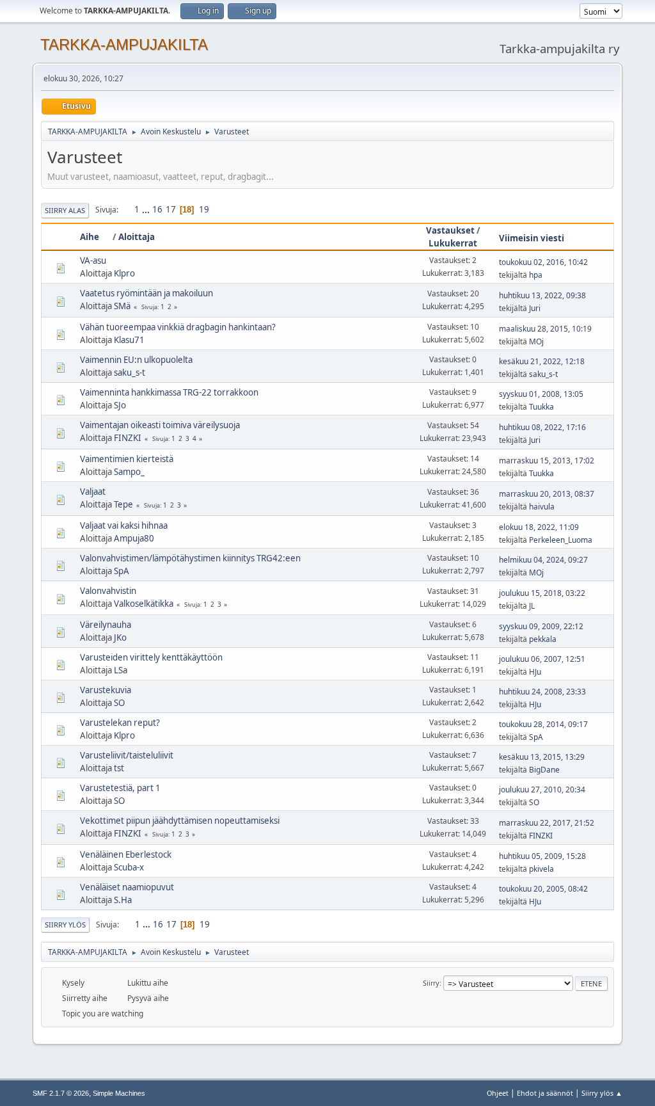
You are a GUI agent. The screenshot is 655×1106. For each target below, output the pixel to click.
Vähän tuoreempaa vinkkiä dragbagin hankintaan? (178, 327)
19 (204, 209)
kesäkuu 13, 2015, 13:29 (542, 756)
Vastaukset (450, 230)
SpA (121, 571)
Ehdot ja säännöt (545, 1093)
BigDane (544, 769)
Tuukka (541, 406)
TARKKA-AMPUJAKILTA (124, 44)
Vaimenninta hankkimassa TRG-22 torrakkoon (169, 392)
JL (532, 605)
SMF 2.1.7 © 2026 (61, 1093)
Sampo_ (129, 471)
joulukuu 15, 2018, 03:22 (542, 593)
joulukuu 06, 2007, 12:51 (542, 658)
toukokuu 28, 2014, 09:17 (543, 724)
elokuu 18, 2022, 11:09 (539, 527)
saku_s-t (129, 372)
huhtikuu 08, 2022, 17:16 (542, 427)
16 (157, 209)
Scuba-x (129, 867)
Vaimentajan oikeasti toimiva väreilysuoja (160, 425)
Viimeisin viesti (531, 238)
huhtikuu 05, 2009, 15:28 (542, 856)
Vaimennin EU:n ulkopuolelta (136, 359)
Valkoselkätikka (143, 603)
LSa (120, 670)
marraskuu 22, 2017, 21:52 (546, 822)
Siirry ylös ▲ (601, 1093)
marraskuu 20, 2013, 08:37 (546, 493)
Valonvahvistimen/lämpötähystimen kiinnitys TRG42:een (190, 558)
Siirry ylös (65, 924)
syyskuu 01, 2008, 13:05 (541, 394)
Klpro (124, 273)
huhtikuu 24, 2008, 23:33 (542, 691)
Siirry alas (65, 210)
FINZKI (127, 438)
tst (119, 768)
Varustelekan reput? (120, 722)
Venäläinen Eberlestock (125, 854)
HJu (535, 671)
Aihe (89, 237)
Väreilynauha (105, 624)
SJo (120, 405)
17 (171, 209)
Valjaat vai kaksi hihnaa (124, 525)
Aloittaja (136, 237)
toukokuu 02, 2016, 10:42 (543, 262)
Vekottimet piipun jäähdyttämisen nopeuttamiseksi (180, 820)
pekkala (542, 639)
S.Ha (123, 900)
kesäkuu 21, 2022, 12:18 (542, 361)
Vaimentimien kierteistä (126, 459)
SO (119, 703)
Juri (535, 308)
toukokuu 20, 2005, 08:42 (543, 888)
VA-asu (93, 260)
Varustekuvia (105, 690)
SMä (122, 306)
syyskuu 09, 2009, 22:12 (541, 626)
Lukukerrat (453, 243)
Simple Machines (119, 1093)
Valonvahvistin (108, 591)
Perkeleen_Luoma (560, 539)
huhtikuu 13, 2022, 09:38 (542, 295)
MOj (536, 341)
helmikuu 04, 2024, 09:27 (543, 559)
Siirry (431, 983)
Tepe (123, 504)
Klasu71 (129, 340)
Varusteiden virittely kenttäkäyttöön (151, 657)
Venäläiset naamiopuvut (127, 887)
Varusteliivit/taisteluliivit (126, 755)
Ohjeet (498, 1093)
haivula (542, 506)
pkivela (541, 868)
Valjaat (93, 491)
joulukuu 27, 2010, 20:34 (542, 789)
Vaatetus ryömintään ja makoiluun (146, 293)
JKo (120, 637)
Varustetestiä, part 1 (120, 788)
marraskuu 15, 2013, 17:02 (546, 460)
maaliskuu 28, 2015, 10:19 (545, 328)
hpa (535, 274)
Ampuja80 (134, 538)
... (147, 209)
